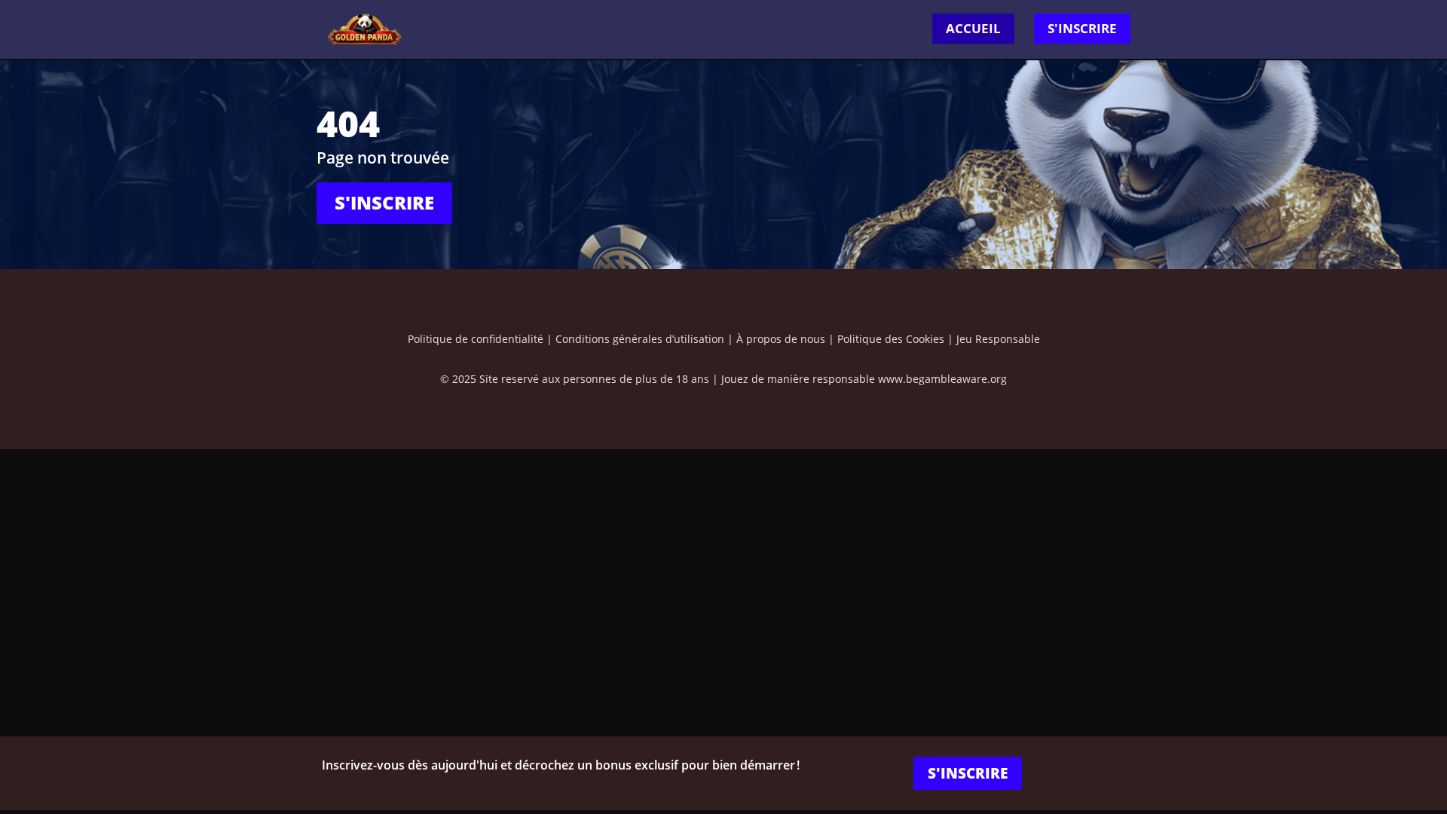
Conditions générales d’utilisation (639, 339)
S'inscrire (1082, 28)
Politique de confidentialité (475, 339)
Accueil (973, 28)
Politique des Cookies (890, 339)
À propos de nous (780, 339)
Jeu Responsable (998, 339)
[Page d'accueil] (365, 28)
